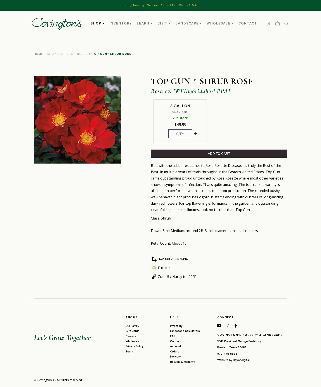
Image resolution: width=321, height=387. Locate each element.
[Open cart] (277, 23)
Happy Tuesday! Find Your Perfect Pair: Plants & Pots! (161, 5)
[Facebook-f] (236, 326)
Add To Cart (219, 153)
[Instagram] (228, 326)
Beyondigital (241, 360)
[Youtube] (219, 326)
